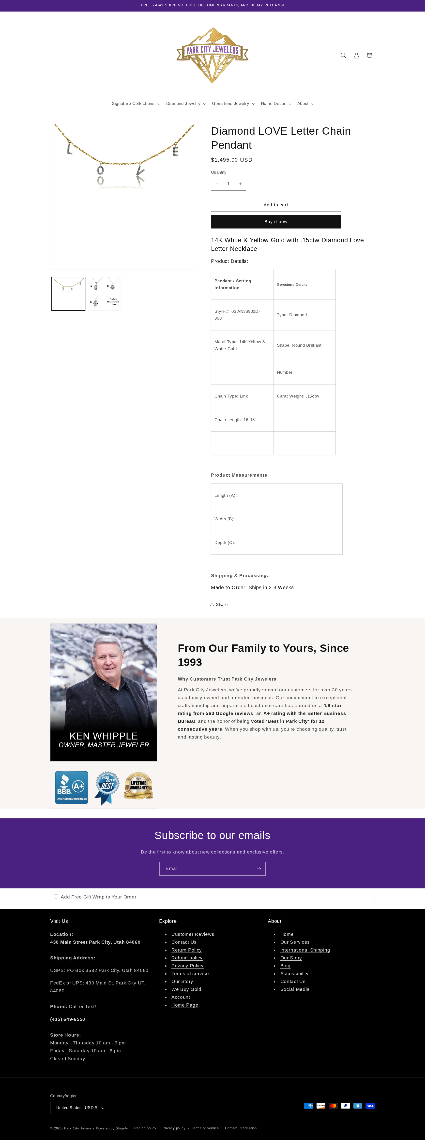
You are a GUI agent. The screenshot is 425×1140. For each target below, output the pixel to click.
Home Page (184, 1005)
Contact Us (184, 942)
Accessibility (294, 973)
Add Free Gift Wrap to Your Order (98, 896)
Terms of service (190, 973)
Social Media (295, 989)
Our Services (295, 942)
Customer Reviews (192, 934)
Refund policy (187, 957)
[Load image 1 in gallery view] (68, 294)
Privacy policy (174, 1128)
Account (180, 997)
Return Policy (186, 950)
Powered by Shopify (112, 1128)
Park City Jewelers (79, 1128)
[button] (135, 104)
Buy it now (276, 221)
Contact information (241, 1128)
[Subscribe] (258, 869)
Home (287, 934)
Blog (285, 965)
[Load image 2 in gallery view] (104, 294)
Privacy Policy (187, 965)
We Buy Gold (186, 989)
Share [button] (222, 604)
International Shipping (305, 950)
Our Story (182, 981)
